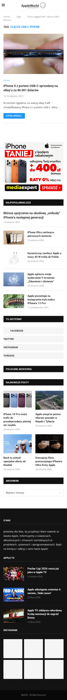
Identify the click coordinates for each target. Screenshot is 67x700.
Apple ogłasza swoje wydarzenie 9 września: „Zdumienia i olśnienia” (41, 278)
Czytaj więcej (13, 116)
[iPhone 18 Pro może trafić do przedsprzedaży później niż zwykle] (17, 400)
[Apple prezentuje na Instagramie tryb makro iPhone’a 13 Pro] (13, 301)
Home (6, 16)
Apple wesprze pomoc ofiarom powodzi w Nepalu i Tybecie (48, 418)
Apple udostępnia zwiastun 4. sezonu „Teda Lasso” (44, 591)
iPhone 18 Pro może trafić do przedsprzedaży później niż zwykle (17, 420)
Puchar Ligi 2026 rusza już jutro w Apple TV (43, 570)
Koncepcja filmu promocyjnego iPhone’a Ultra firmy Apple (48, 461)
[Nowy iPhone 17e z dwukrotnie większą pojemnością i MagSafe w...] (33, 669)
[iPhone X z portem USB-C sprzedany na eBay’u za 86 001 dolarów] (33, 54)
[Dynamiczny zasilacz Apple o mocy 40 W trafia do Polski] (13, 258)
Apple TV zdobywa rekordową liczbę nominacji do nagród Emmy (44, 614)
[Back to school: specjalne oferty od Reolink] (17, 443)
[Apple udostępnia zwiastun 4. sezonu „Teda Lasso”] (13, 595)
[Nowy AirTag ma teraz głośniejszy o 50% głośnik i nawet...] (54, 669)
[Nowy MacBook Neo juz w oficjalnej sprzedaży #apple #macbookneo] (54, 648)
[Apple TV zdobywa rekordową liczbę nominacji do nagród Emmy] (13, 616)
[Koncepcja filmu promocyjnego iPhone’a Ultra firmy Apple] (49, 443)
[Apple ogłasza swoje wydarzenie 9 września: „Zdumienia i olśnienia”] (13, 279)
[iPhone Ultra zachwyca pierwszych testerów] (13, 237)
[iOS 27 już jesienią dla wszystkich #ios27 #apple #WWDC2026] (33, 648)
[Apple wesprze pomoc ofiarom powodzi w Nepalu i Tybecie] (49, 400)
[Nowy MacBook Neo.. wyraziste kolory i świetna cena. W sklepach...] (13, 669)
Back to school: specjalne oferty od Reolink (14, 461)
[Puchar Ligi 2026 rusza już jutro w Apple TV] (13, 574)
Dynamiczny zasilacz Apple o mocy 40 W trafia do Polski (44, 255)
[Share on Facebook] (31, 123)
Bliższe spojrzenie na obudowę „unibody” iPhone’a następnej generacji (31, 215)
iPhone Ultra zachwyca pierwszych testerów (40, 234)
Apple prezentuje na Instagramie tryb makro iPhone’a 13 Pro (41, 299)
